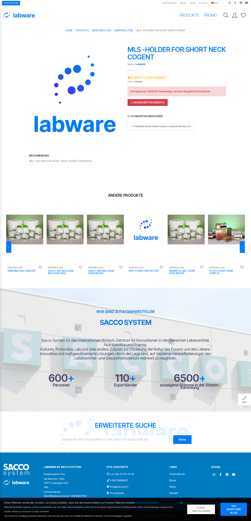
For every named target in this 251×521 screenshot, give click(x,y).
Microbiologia (101, 30)
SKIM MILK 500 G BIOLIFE (22, 270)
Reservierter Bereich (149, 102)
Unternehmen (169, 3)
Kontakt (203, 3)
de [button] (215, 3)
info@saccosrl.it (119, 486)
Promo (210, 15)
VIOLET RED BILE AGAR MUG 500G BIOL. (61, 272)
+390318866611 (119, 480)
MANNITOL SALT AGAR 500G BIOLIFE (182, 272)
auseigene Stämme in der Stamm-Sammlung (190, 386)
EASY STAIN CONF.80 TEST (144, 270)
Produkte (189, 15)
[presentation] (8, 247)
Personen (61, 385)
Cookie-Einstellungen (201, 509)
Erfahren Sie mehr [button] (146, 502)
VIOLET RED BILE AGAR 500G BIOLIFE (101, 272)
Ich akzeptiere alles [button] (234, 509)
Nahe (182, 439)
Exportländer (125, 385)
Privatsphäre (117, 493)
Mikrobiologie (124, 30)
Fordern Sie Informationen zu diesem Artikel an (162, 126)
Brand (183, 3)
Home (69, 30)
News (193, 3)
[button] (181, 503)
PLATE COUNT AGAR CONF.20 (221, 272)
